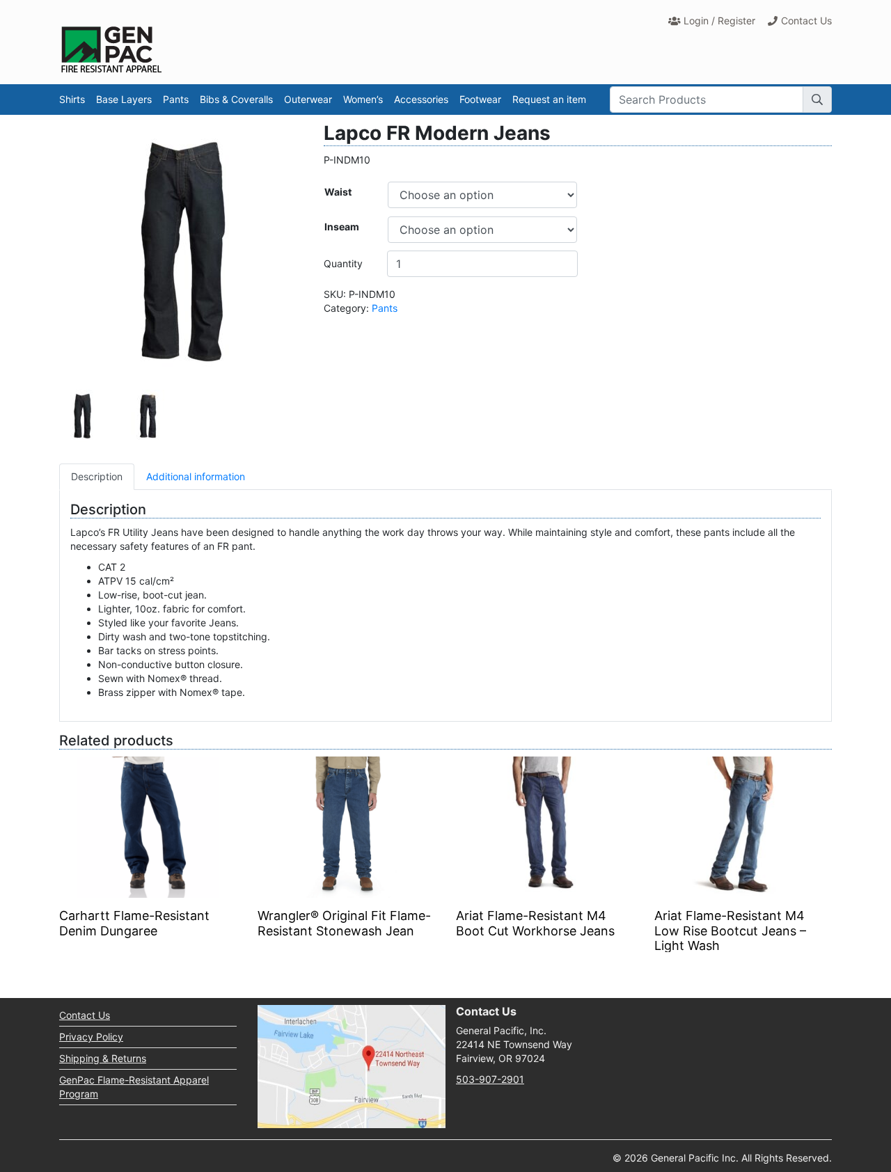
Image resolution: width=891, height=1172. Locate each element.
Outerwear (308, 99)
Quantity (343, 263)
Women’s (363, 99)
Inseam (341, 226)
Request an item (549, 99)
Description (97, 476)
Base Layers (124, 99)
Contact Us (806, 20)
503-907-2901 (490, 1079)
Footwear (480, 99)
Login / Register (719, 20)
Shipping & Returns (102, 1058)
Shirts (72, 99)
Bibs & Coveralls (236, 99)
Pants (176, 99)
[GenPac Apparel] (111, 49)
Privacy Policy (91, 1037)
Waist (338, 192)
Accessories (421, 99)
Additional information (195, 476)
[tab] (96, 477)
